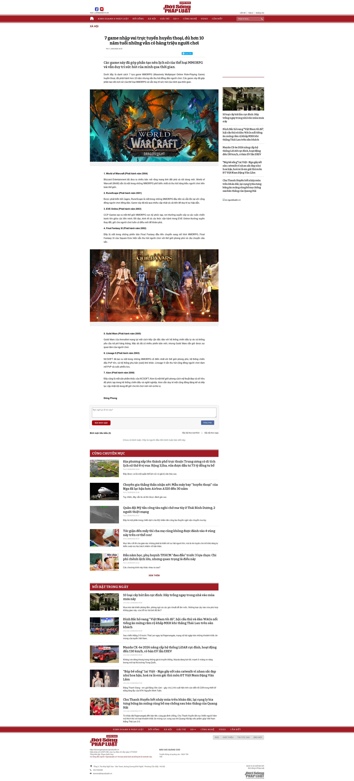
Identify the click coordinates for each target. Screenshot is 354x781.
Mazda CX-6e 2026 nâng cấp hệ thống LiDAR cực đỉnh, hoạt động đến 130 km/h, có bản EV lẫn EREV (170, 649)
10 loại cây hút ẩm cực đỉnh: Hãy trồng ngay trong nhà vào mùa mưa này (243, 118)
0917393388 (98, 770)
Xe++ (176, 18)
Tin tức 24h (243, 737)
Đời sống (138, 18)
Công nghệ (190, 18)
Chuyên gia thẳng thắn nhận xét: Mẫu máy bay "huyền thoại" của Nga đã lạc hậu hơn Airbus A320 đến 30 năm (170, 487)
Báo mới (258, 737)
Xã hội (152, 18)
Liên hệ (243, 13)
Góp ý (250, 13)
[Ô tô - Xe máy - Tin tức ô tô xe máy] (232, 199)
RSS (217, 737)
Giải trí (164, 18)
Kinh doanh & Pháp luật (113, 18)
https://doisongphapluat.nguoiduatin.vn (104, 750)
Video (204, 18)
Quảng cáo (260, 13)
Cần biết (217, 18)
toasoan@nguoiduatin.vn (102, 773)
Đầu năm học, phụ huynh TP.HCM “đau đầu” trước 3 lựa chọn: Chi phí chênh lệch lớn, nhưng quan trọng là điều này (169, 557)
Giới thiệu (228, 737)
